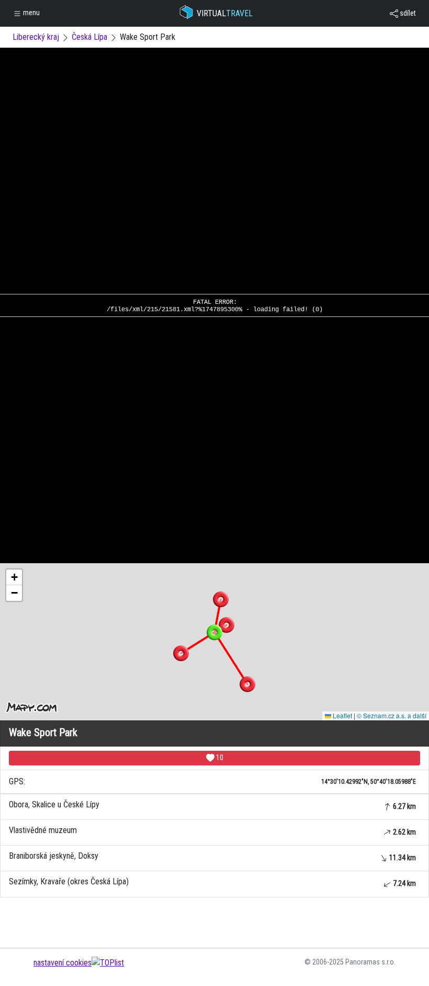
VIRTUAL (225, 13)
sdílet (407, 13)
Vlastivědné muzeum (212, 830)
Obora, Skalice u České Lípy (212, 804)
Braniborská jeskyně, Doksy (212, 856)
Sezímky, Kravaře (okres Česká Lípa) (212, 882)
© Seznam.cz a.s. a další (391, 715)
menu (30, 12)
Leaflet (341, 715)
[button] (221, 599)
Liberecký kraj (36, 37)
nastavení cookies (62, 963)
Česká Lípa (89, 37)
